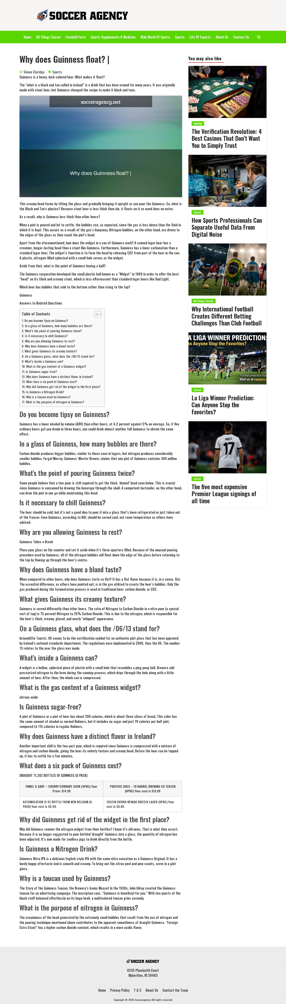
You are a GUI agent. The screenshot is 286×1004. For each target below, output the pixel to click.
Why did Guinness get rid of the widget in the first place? (63, 386)
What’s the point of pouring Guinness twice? (53, 331)
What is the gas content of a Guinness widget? (56, 366)
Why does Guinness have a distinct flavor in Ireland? (59, 376)
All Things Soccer (48, 37)
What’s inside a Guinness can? (44, 361)
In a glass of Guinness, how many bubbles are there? (58, 326)
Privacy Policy (120, 990)
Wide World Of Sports (155, 37)
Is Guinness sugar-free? (41, 371)
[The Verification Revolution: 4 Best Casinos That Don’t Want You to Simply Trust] (227, 92)
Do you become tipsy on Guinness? (46, 320)
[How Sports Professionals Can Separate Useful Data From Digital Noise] (227, 181)
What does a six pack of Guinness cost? (51, 381)
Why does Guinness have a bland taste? (50, 346)
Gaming (198, 123)
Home (27, 37)
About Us (222, 37)
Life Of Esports (200, 37)
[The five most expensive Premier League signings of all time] (227, 447)
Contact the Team (175, 990)
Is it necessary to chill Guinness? (46, 336)
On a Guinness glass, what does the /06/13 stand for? (60, 356)
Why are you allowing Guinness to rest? (50, 341)
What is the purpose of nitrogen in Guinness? (55, 402)
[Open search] (259, 37)
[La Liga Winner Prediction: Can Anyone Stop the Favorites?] (227, 358)
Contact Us (241, 37)
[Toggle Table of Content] (95, 314)
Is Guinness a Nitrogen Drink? (45, 392)
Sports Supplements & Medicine (113, 37)
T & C (137, 990)
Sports (180, 37)
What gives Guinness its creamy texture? (51, 351)
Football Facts (76, 37)
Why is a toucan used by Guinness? (48, 397)
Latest (197, 212)
